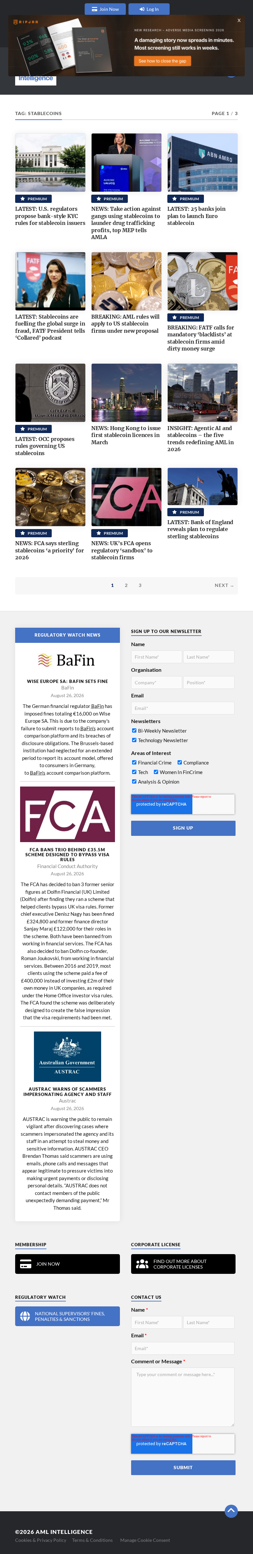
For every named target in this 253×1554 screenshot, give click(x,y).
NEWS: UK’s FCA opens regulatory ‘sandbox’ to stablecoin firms (122, 550)
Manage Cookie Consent (145, 1540)
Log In (153, 9)
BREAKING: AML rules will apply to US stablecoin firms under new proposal (125, 323)
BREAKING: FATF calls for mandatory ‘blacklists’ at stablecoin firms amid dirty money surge (200, 338)
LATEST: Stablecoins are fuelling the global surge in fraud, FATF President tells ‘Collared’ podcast (50, 327)
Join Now (109, 9)
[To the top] (231, 1511)
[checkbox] (183, 736)
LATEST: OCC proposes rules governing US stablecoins (44, 446)
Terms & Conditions (92, 1540)
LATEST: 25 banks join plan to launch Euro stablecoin (196, 216)
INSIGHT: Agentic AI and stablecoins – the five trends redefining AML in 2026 (200, 439)
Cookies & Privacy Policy (40, 1540)
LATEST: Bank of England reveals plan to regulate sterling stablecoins (200, 529)
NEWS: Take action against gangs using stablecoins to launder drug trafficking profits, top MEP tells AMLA (126, 223)
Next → (225, 585)
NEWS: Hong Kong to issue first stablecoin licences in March (126, 435)
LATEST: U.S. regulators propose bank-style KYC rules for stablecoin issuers (50, 216)
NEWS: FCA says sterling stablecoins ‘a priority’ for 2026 (49, 550)
